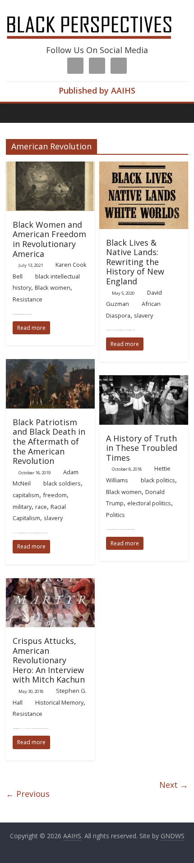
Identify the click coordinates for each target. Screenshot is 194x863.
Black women (52, 287)
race (41, 507)
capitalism (26, 495)
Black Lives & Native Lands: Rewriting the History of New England (135, 262)
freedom (55, 495)
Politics (115, 515)
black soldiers (62, 483)
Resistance (27, 299)
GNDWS (173, 836)
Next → (173, 784)
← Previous (28, 793)
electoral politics (149, 503)
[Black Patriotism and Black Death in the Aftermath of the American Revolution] (50, 364)
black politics (158, 480)
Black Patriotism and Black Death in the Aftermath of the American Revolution (49, 441)
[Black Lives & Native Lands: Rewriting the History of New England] (143, 167)
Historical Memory (59, 702)
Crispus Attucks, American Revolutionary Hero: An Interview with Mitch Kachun (49, 660)
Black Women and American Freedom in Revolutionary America (49, 239)
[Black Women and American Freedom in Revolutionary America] (50, 167)
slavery (143, 315)
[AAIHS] (97, 14)
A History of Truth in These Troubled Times (141, 448)
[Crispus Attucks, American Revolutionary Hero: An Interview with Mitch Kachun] (50, 584)
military (22, 507)
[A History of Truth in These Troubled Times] (143, 381)
